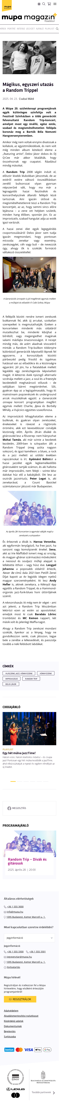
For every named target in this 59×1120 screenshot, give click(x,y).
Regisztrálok (22, 999)
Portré (11, 28)
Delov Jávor (10, 684)
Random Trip (31, 679)
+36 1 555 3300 (15, 951)
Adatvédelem (11, 1010)
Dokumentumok (13, 1026)
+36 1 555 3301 (37, 951)
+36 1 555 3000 (15, 906)
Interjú (21, 28)
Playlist (49, 28)
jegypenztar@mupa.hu (19, 956)
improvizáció (11, 679)
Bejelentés (10, 1031)
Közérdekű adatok (13, 1021)
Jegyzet (30, 28)
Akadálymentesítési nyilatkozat (21, 1016)
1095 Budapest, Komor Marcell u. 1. (25, 916)
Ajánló (40, 28)
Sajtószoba (10, 1036)
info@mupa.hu (15, 911)
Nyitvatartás (13, 967)
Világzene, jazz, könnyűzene (18, 673)
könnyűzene (46, 673)
